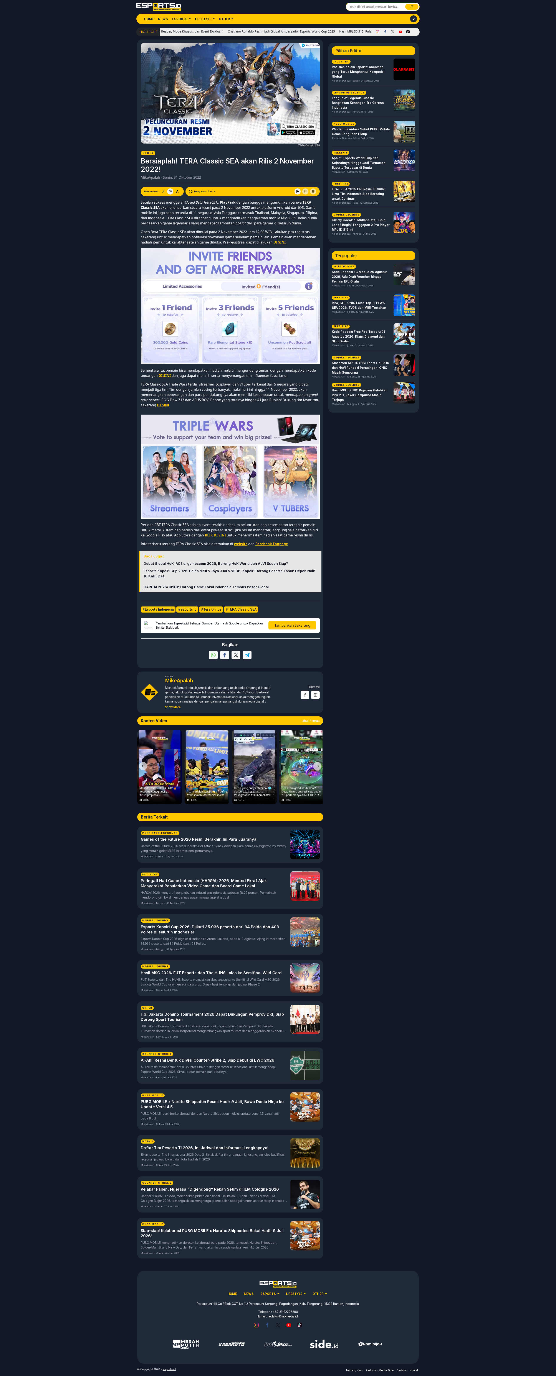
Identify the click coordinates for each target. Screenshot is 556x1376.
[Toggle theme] (413, 18)
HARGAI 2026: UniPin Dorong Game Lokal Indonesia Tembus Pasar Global (206, 587)
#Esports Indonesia (158, 609)
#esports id (187, 609)
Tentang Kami (354, 1370)
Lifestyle (203, 19)
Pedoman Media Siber (380, 1370)
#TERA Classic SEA (241, 609)
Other (225, 19)
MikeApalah (150, 177)
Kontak (414, 1370)
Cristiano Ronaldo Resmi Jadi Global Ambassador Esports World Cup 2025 (218, 31)
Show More (173, 707)
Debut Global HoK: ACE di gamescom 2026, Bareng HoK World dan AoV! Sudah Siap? (216, 563)
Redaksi (402, 1370)
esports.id (169, 1369)
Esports (180, 19)
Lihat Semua (311, 721)
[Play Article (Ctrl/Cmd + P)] (298, 191)
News (163, 19)
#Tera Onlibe (211, 609)
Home (149, 19)
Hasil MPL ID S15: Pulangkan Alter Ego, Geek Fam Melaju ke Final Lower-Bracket (334, 31)
